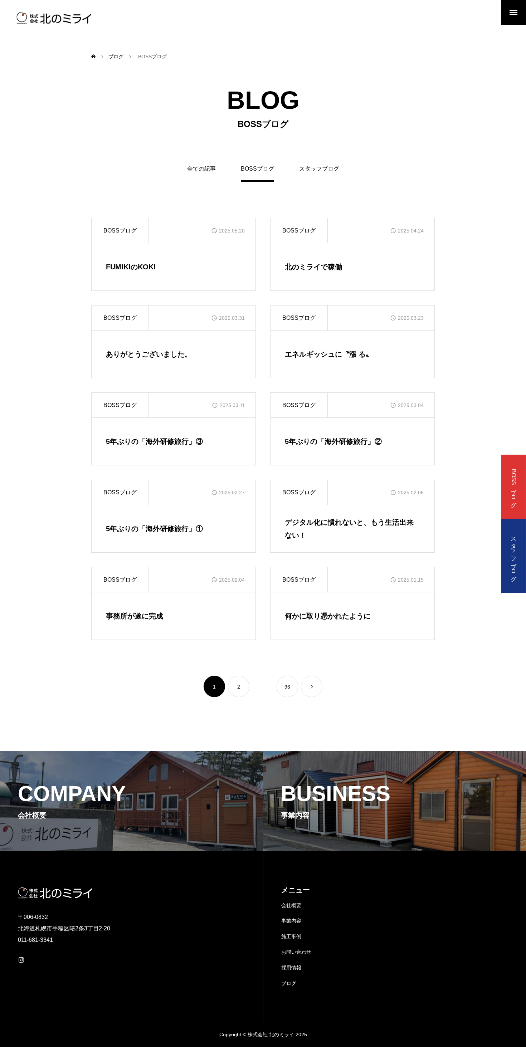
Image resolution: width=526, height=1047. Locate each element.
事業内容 (291, 921)
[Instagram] (21, 960)
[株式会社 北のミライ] (53, 18)
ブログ (288, 983)
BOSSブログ (120, 230)
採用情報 (291, 967)
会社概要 (291, 905)
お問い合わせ (296, 952)
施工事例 (291, 936)
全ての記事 (201, 169)
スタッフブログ (319, 169)
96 (287, 687)
